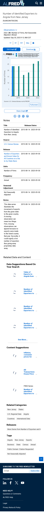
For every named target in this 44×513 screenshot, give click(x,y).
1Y (10, 43)
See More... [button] (23, 340)
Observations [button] (9, 30)
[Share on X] (15, 116)
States (21, 409)
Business (10, 445)
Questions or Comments (12, 494)
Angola (26, 414)
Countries (11, 419)
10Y (21, 43)
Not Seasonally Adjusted (16, 454)
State (18, 445)
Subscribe (35, 471)
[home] (14, 3)
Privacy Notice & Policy (11, 507)
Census (25, 445)
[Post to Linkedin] (27, 116)
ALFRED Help (8, 497)
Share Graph (21, 111)
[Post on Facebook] (19, 116)
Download (30, 49)
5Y (16, 43)
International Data (23, 419)
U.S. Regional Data (14, 414)
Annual (33, 445)
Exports (29, 440)
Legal (5, 503)
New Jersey (11, 409)
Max (27, 43)
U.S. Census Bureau (11, 144)
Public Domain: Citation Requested (20, 449)
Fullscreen (34, 105)
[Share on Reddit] (23, 116)
